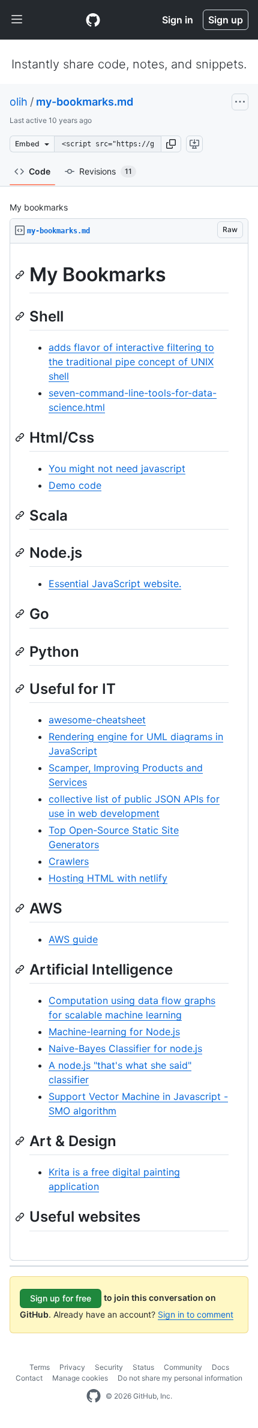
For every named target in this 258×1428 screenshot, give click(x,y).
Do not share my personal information (180, 1377)
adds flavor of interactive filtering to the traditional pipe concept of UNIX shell (131, 361)
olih (19, 101)
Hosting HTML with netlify (108, 878)
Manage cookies (80, 1377)
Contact (29, 1377)
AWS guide (73, 939)
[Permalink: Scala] (21, 515)
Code (39, 171)
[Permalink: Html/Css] (21, 437)
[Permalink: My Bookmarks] (21, 274)
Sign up (225, 20)
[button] (171, 144)
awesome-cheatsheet (97, 720)
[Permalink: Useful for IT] (21, 688)
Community (183, 1367)
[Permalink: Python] (21, 651)
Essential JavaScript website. (115, 584)
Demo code (75, 485)
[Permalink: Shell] (21, 316)
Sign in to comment (195, 1314)
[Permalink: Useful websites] (21, 1216)
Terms (39, 1367)
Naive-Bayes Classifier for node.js (125, 1048)
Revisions (105, 171)
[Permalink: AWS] (21, 908)
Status (143, 1367)
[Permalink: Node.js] (21, 552)
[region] (129, 752)
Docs (220, 1367)
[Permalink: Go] (21, 614)
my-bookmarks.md (84, 101)
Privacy (72, 1367)
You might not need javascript (117, 468)
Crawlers (69, 861)
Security (109, 1367)
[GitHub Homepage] (93, 1396)
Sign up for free (60, 1298)
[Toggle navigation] (17, 20)
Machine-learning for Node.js (114, 1032)
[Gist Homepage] (93, 20)
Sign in (177, 20)
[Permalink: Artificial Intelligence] (21, 969)
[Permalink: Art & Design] (21, 1141)
